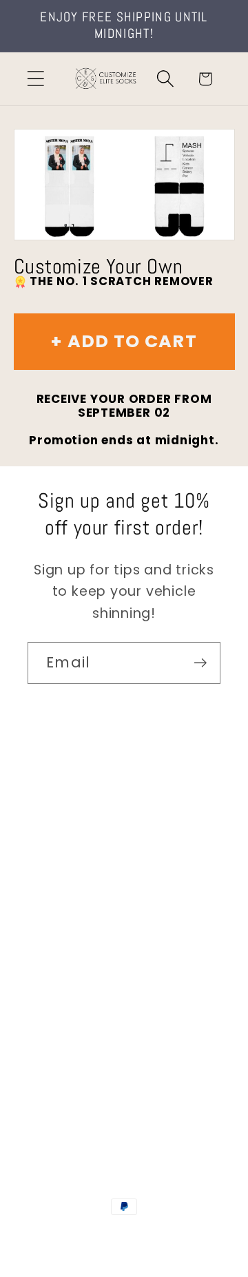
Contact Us (66, 814)
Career (51, 852)
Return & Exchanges (94, 966)
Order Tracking (77, 928)
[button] (35, 78)
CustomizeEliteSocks (121, 1235)
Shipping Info (71, 890)
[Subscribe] (200, 663)
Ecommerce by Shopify (124, 1250)
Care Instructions (86, 1004)
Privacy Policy (73, 1043)
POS (192, 1235)
